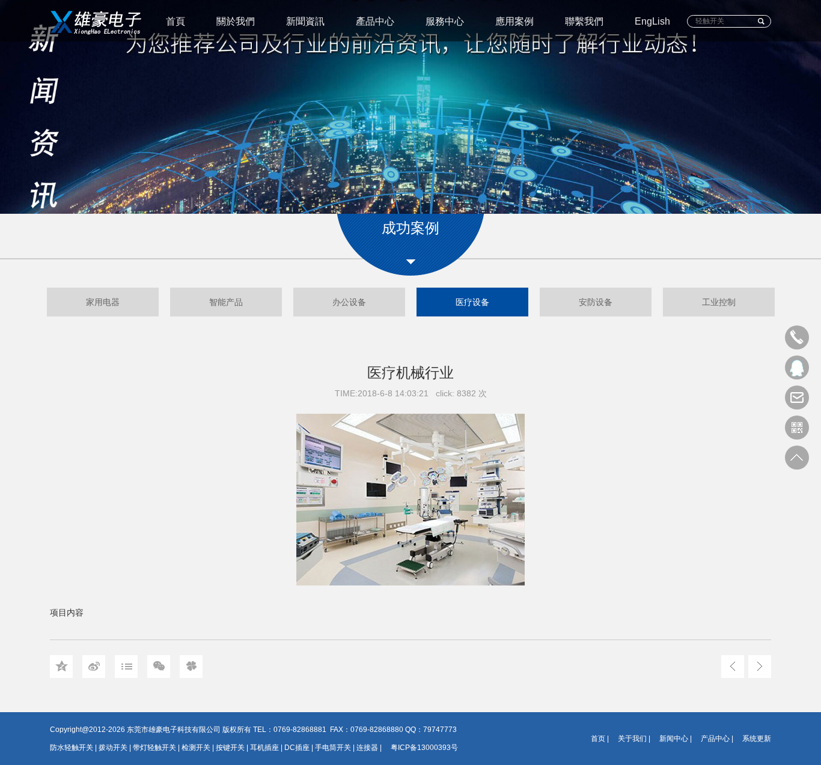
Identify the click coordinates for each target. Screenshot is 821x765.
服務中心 (445, 21)
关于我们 (632, 738)
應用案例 (514, 21)
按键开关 (230, 747)
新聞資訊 (305, 21)
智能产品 (226, 302)
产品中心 (715, 738)
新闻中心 (673, 738)
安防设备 (595, 302)
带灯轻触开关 (154, 747)
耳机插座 (264, 747)
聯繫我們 (584, 21)
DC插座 (297, 747)
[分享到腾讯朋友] (191, 666)
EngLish (652, 21)
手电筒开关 (333, 747)
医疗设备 (472, 302)
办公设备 (349, 302)
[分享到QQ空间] (61, 666)
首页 (598, 738)
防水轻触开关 (71, 747)
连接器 (367, 747)
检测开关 (196, 747)
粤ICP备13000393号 (424, 747)
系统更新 (756, 738)
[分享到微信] (158, 666)
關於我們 (235, 21)
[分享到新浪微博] (93, 666)
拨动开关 (113, 747)
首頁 (175, 21)
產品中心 (375, 21)
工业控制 (719, 302)
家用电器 (103, 302)
